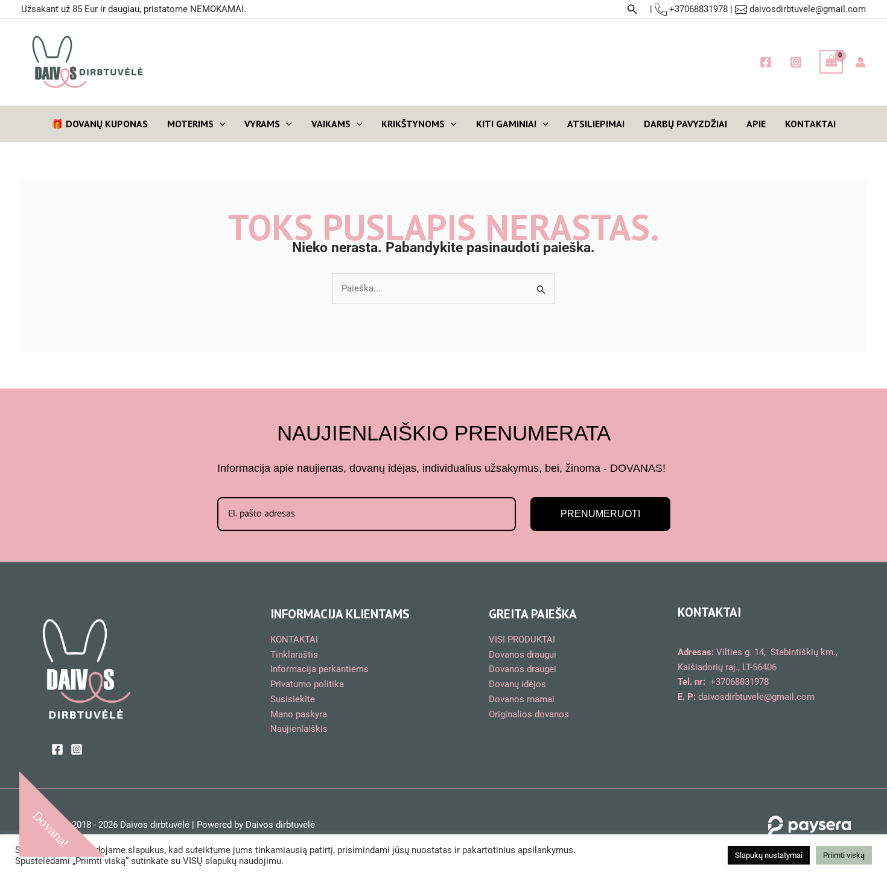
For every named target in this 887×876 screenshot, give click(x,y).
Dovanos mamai (522, 699)
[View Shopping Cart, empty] (831, 62)
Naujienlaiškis (299, 728)
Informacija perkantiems (319, 669)
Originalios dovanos (529, 714)
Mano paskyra (298, 714)
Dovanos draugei (522, 669)
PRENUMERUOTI (600, 514)
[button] (632, 9)
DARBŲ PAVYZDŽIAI (685, 124)
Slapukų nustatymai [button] (769, 855)
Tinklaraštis (294, 654)
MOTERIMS (190, 124)
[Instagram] (795, 62)
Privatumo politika (307, 684)
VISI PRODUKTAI (522, 639)
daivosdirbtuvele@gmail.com (807, 9)
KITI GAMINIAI (506, 124)
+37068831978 (697, 9)
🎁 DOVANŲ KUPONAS (99, 124)
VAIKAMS (331, 124)
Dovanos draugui (522, 654)
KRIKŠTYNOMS (413, 124)
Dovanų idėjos (517, 684)
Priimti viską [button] (844, 855)
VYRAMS (262, 124)
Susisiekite (292, 699)
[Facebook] (765, 62)
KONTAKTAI (810, 124)
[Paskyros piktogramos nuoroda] (860, 62)
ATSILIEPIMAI (596, 124)
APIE (756, 124)
